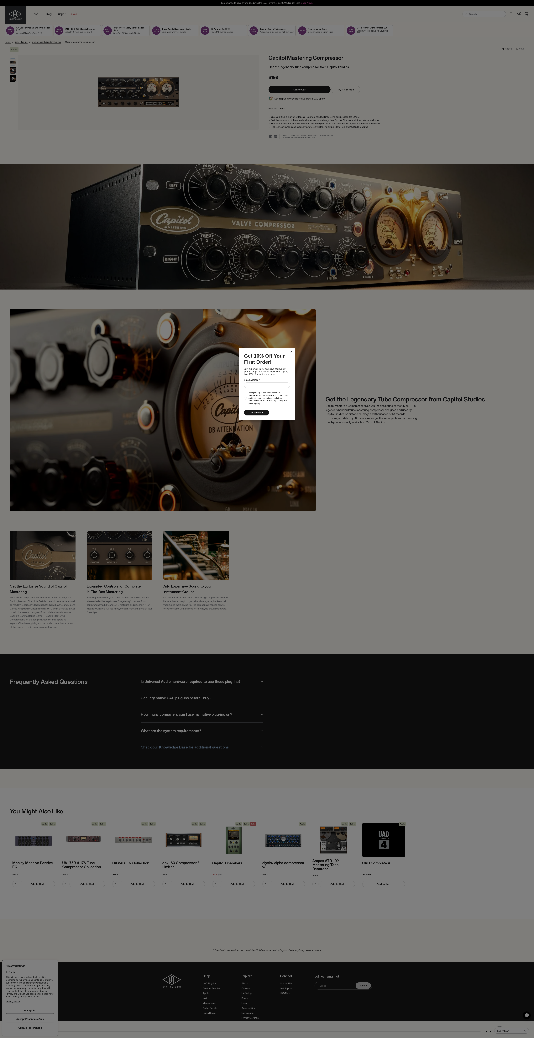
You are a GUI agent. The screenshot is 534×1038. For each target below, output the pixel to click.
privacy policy (254, 403)
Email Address (252, 380)
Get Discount (257, 412)
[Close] (291, 351)
